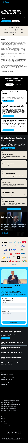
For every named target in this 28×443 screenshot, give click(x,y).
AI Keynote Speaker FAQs (5, 425)
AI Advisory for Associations (6, 381)
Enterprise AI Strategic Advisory (6, 379)
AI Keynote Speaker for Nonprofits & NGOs (8, 406)
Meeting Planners (4, 384)
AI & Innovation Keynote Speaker (7, 374)
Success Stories (4, 421)
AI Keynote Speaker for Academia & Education (9, 391)
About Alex (3, 418)
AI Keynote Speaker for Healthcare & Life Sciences (10, 400)
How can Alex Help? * (6, 311)
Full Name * (4, 302)
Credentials (3, 420)
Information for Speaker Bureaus (7, 382)
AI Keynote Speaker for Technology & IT (8, 412)
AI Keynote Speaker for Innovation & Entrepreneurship (10, 404)
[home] (5, 2)
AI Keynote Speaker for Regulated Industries (8, 408)
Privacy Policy (3, 426)
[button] (25, 2)
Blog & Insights (4, 423)
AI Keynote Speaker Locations (6, 386)
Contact (2, 428)
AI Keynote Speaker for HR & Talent (7, 402)
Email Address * (5, 306)
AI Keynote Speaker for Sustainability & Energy (9, 410)
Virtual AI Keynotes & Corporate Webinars (8, 377)
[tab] (9, 84)
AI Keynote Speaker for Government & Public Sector (10, 398)
